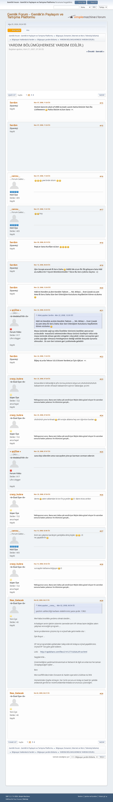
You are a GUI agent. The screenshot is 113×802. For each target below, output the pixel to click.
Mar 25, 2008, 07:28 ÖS (42, 379)
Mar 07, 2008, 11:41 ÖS (42, 209)
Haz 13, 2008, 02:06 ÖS (42, 531)
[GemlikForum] (11, 341)
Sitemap (25, 799)
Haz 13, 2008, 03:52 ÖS (42, 564)
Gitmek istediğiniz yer (61, 757)
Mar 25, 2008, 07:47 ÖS (42, 451)
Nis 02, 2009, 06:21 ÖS (41, 600)
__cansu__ (15, 175)
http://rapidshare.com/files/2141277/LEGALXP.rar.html (63, 652)
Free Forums (17, 799)
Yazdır (101, 95)
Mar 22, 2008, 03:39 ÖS (42, 310)
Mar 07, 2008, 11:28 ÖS (42, 176)
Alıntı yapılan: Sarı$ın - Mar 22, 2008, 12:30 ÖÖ (55, 315)
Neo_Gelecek (17, 600)
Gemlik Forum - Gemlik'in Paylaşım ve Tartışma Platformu (35, 15)
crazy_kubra (16, 378)
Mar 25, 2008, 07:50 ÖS (42, 494)
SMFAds (8, 799)
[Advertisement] (56, 72)
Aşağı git (12, 95)
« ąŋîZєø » (15, 310)
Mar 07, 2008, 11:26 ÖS (42, 102)
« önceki (90, 51)
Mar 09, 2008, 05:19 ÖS (42, 242)
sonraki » (100, 51)
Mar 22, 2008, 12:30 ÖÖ (42, 287)
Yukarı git (12, 742)
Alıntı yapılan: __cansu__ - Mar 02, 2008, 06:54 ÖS (56, 605)
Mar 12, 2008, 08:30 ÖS (42, 265)
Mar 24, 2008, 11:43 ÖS (42, 356)
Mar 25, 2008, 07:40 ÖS (42, 415)
